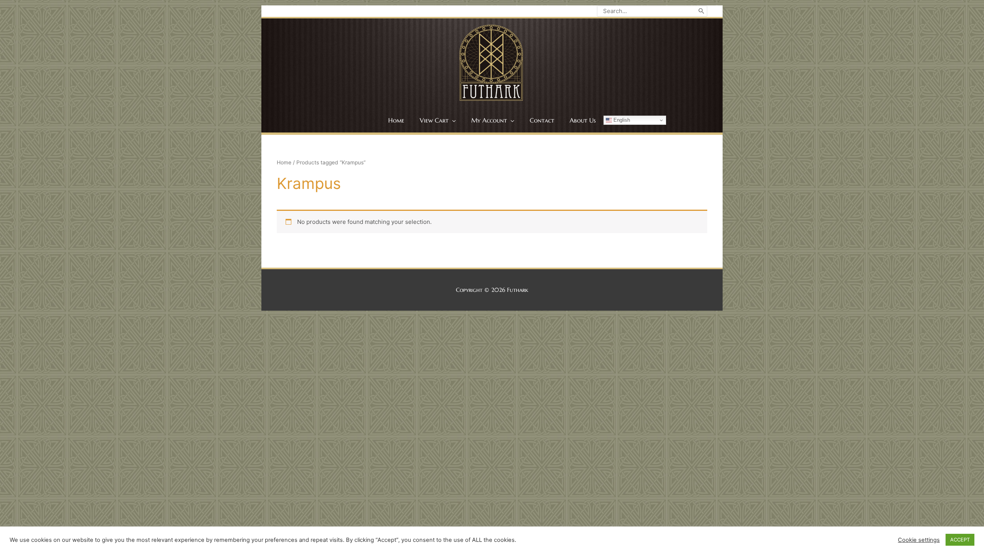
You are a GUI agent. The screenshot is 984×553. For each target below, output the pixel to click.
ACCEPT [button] (960, 539)
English (621, 120)
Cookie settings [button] (919, 539)
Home (284, 162)
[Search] (701, 11)
